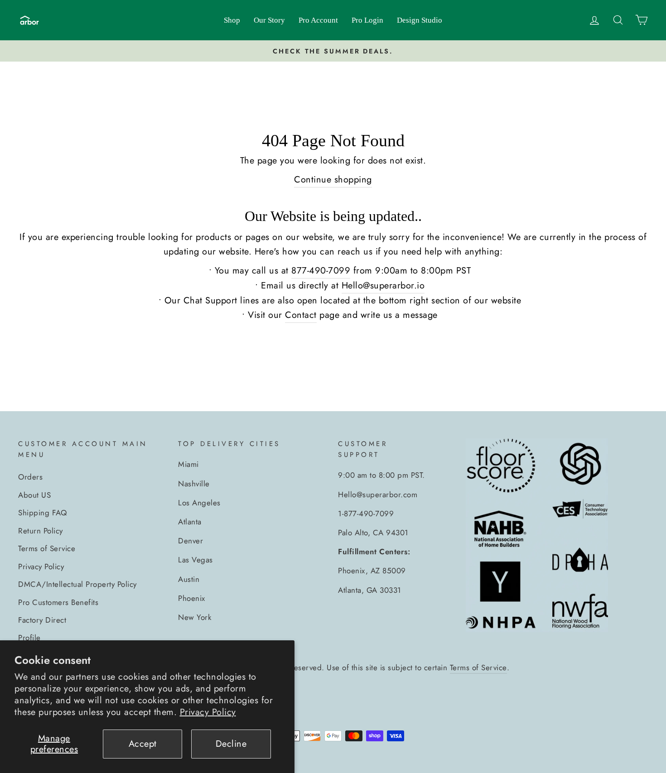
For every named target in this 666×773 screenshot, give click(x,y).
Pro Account (318, 20)
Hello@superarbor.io (383, 285)
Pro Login (367, 20)
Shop (232, 20)
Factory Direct (42, 620)
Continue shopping (333, 179)
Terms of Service (46, 548)
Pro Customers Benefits (58, 602)
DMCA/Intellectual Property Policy (77, 584)
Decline (231, 743)
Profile (29, 637)
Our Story (269, 20)
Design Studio (419, 20)
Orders (30, 476)
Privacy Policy (208, 712)
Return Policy (40, 530)
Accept (143, 743)
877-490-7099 (320, 270)
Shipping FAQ (42, 512)
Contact (301, 315)
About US (34, 495)
